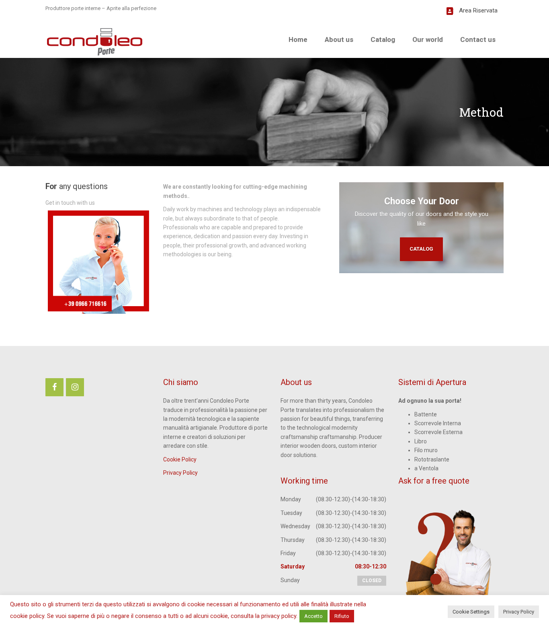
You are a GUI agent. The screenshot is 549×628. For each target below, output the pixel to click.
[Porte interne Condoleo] (94, 41)
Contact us (478, 39)
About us (339, 39)
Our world (427, 39)
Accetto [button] (313, 616)
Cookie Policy (180, 459)
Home (298, 39)
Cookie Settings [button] (471, 612)
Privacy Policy (180, 472)
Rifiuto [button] (341, 616)
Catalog (383, 39)
